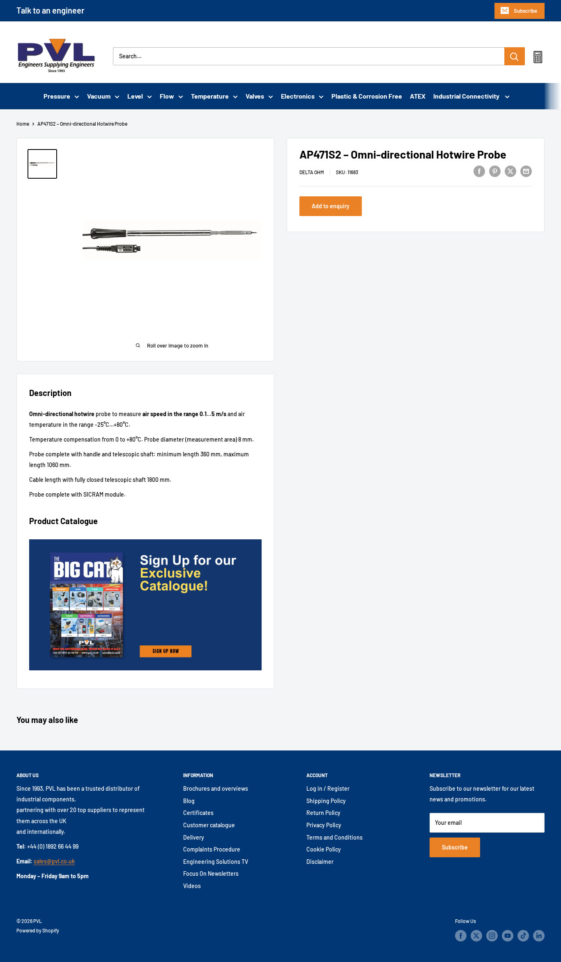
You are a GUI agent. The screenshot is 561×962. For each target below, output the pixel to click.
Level (135, 96)
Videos (192, 885)
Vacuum (98, 96)
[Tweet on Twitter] (510, 171)
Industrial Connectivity (467, 96)
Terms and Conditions (334, 837)
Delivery (193, 837)
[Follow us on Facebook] (461, 935)
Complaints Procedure (211, 849)
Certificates (198, 812)
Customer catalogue (209, 825)
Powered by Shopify (37, 930)
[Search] (514, 56)
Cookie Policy (323, 849)
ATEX (417, 96)
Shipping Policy (326, 800)
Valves (255, 96)
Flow (167, 96)
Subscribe (525, 10)
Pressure (57, 96)
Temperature (210, 96)
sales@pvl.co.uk (54, 861)
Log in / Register (327, 788)
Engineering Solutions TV (215, 861)
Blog (189, 800)
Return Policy (323, 812)
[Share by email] (526, 171)
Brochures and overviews (215, 788)
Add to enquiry (330, 206)
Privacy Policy (323, 825)
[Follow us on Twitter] (476, 935)
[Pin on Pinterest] (495, 171)
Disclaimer (319, 861)
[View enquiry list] (538, 58)
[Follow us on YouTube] (507, 935)
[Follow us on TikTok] (523, 935)
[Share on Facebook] (479, 171)
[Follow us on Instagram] (492, 935)
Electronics (298, 96)
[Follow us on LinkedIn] (539, 935)
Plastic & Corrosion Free (366, 96)
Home (22, 124)
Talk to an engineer (50, 10)
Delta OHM (311, 172)
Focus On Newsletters (211, 873)
